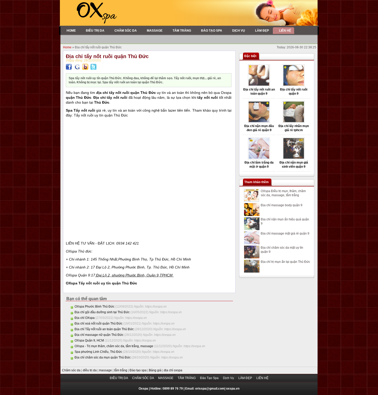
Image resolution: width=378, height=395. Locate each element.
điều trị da (90, 370)
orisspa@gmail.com (209, 388)
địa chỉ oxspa (173, 370)
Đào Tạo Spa (209, 378)
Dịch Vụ (229, 378)
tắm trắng (121, 370)
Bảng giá (155, 370)
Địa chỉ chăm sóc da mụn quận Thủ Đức (103, 357)
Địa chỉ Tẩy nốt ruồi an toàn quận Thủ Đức (104, 329)
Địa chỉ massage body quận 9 (281, 205)
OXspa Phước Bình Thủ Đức (94, 306)
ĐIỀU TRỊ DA (119, 378)
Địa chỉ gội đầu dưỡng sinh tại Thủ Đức (102, 312)
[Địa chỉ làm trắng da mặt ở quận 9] (259, 158)
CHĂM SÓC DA (143, 378)
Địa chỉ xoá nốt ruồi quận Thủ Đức (98, 323)
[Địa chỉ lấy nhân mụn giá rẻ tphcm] (294, 122)
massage (106, 370)
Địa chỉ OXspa (85, 318)
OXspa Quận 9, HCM (89, 340)
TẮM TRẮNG (187, 378)
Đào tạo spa (138, 370)
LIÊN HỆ (262, 378)
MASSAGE (166, 378)
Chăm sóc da (71, 370)
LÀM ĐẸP (245, 378)
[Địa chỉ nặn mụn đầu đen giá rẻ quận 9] (259, 122)
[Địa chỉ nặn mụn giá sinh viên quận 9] (294, 158)
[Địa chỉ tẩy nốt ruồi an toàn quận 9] (259, 85)
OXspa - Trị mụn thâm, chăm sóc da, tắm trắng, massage (114, 346)
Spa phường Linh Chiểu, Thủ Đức (98, 352)
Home (67, 47)
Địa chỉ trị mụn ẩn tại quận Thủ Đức (285, 262)
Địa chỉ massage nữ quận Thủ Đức (99, 335)
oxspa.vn (232, 388)
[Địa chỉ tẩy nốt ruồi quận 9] (294, 85)
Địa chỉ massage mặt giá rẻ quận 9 (285, 233)
